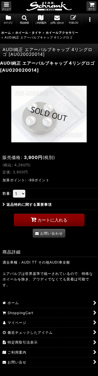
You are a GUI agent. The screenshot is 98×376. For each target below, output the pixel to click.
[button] (6, 6)
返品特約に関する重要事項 (29, 204)
